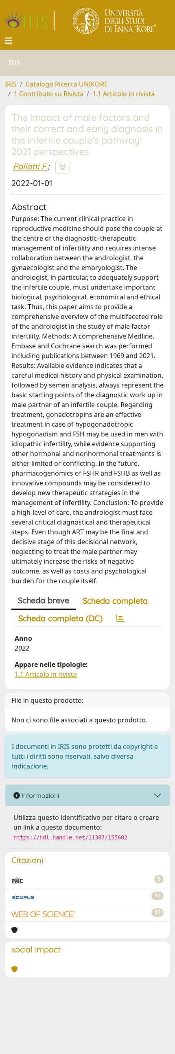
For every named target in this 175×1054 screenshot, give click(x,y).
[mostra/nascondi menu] (8, 41)
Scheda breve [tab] (43, 600)
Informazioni (39, 795)
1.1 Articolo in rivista (123, 93)
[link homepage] (30, 21)
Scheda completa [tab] (115, 601)
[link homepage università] (115, 21)
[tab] (120, 618)
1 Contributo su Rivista (48, 93)
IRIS (11, 84)
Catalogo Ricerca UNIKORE (67, 84)
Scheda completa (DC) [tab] (60, 618)
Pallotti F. (30, 166)
